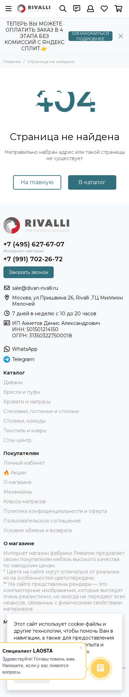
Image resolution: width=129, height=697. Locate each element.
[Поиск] (63, 8)
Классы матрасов (24, 501)
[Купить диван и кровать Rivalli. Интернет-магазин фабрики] (33, 8)
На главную (37, 182)
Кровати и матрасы (27, 402)
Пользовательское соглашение (42, 521)
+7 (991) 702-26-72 (33, 259)
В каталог (92, 182)
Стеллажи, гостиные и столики (41, 411)
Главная (12, 61)
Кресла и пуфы (21, 392)
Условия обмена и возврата (37, 530)
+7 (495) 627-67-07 (33, 244)
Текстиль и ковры (24, 430)
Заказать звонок (29, 272)
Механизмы (17, 492)
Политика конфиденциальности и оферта (55, 511)
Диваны (13, 382)
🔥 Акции (14, 472)
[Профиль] (90, 8)
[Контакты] (77, 8)
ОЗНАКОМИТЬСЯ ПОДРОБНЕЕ (90, 36)
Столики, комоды (24, 421)
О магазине (17, 482)
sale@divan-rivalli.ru (35, 288)
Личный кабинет (24, 463)
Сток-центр (17, 440)
